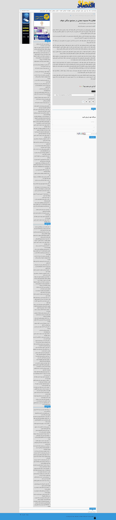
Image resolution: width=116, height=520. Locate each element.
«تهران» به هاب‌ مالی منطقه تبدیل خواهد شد (41, 387)
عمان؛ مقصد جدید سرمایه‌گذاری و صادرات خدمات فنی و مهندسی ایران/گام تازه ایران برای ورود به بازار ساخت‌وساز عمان (42, 228)
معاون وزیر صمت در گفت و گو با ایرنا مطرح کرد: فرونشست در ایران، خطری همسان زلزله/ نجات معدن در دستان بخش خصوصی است (41, 470)
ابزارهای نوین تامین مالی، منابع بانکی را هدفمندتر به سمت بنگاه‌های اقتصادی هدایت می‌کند (42, 437)
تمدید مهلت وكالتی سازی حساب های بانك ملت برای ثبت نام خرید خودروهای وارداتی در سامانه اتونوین (42, 85)
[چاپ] (70, 15)
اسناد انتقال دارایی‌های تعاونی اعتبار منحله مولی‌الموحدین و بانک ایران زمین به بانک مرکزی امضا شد (42, 94)
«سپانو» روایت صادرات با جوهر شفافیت (42, 440)
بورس (85, 11)
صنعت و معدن (42, 11)
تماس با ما (23, 514)
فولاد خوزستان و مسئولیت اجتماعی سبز (42, 363)
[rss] (20, 514)
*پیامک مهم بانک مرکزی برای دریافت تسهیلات (41, 434)
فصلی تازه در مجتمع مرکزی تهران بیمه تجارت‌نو (41, 416)
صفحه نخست (93, 11)
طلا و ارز (57, 11)
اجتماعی (50, 11)
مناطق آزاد (69, 11)
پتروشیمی (73, 11)
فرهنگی (53, 11)
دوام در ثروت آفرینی (45, 197)
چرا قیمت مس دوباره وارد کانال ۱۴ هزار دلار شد (41, 446)
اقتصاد (61, 11)
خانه (94, 14)
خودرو (82, 11)
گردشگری (64, 11)
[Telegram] (93, 101)
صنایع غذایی (78, 11)
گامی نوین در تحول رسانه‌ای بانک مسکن (42, 347)
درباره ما (27, 514)
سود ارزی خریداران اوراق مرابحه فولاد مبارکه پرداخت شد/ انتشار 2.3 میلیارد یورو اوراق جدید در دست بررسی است (41, 373)
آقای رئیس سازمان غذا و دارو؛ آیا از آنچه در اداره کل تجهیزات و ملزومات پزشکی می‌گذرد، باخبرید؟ (42, 76)
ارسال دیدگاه (92, 137)
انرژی (47, 11)
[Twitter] (86, 101)
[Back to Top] (95, 518)
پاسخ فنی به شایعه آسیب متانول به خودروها (41, 56)
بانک (90, 11)
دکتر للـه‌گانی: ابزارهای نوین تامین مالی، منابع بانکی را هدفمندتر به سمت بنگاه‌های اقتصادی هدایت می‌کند (42, 420)
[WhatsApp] (89, 101)
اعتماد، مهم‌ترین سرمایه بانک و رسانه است (41, 451)
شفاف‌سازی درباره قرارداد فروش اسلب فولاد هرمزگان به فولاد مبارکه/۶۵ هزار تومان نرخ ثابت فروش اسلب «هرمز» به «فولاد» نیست (42, 49)
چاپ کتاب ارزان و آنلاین (91, 511)
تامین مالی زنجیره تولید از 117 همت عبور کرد (41, 453)
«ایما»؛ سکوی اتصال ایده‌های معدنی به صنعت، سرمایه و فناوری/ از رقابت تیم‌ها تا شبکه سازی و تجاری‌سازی (41, 456)
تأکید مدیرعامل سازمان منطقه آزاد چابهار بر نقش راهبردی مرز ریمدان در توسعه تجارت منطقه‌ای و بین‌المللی (42, 99)
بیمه (87, 11)
